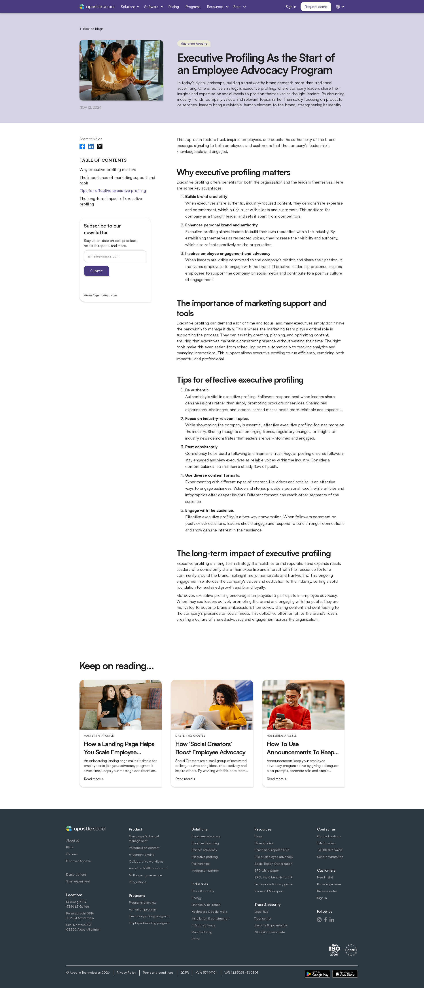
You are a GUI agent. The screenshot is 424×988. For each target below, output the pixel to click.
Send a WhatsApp (330, 857)
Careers (72, 854)
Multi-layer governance (145, 875)
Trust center (262, 918)
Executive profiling (205, 857)
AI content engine (141, 854)
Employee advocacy (206, 836)
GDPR (184, 972)
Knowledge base (329, 884)
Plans (70, 847)
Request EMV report (268, 891)
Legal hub (261, 911)
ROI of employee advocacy (273, 857)
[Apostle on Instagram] (319, 919)
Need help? (325, 877)
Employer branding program (149, 923)
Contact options (329, 836)
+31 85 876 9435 (329, 850)
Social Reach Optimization (273, 863)
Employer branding (205, 843)
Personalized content (144, 848)
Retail (196, 939)
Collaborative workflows (146, 861)
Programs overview (142, 902)
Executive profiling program (148, 916)
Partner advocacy (204, 850)
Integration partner (205, 870)
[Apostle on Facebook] (325, 919)
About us (72, 840)
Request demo (316, 6)
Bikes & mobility (203, 891)
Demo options (76, 874)
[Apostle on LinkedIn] (331, 919)
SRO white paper (266, 870)
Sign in (322, 898)
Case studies (263, 843)
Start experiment (78, 881)
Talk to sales (326, 843)
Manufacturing (202, 932)
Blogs (258, 836)
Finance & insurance (206, 904)
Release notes (327, 891)
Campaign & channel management (144, 838)
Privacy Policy (126, 972)
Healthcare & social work (209, 911)
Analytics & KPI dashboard (148, 868)
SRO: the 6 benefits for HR (273, 877)
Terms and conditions (158, 972)
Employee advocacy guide (273, 884)
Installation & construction (210, 918)
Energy (197, 898)
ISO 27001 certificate (269, 932)
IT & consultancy (203, 925)
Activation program (143, 909)
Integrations (137, 882)
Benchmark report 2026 (271, 850)
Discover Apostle (78, 861)
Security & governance (270, 925)
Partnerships (201, 863)
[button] (129, 7)
